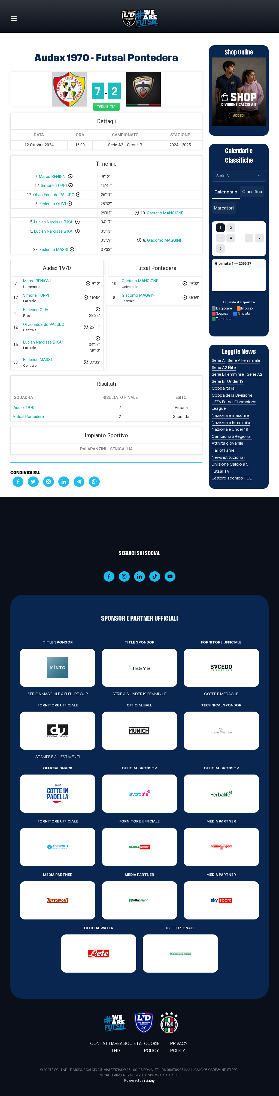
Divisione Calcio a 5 (230, 464)
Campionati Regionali (232, 436)
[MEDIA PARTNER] (221, 847)
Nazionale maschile (230, 415)
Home (16, 36)
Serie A (218, 360)
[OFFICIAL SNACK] (57, 794)
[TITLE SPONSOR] (57, 668)
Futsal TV (220, 471)
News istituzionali (228, 457)
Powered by (134, 1080)
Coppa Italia (223, 388)
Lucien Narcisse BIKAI (54, 222)
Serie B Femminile (228, 374)
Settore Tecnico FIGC (232, 478)
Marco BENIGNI (52, 176)
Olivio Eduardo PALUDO (53, 194)
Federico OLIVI (53, 203)
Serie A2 (254, 374)
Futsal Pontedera (28, 416)
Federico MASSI (54, 249)
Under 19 (235, 381)
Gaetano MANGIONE (165, 213)
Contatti (101, 1043)
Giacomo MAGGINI (164, 240)
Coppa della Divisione (232, 395)
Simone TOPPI (54, 185)
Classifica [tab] (252, 192)
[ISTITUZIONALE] (180, 953)
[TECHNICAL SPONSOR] (221, 731)
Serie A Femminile (244, 360)
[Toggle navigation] (13, 18)
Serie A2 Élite (224, 367)
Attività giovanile (227, 443)
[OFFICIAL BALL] (139, 731)
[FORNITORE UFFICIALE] (221, 668)
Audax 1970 (23, 407)
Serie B (218, 381)
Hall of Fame (223, 450)
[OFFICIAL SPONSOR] (139, 794)
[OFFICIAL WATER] (98, 953)
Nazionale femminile (231, 422)
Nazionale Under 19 (230, 429)
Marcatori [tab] (224, 208)
